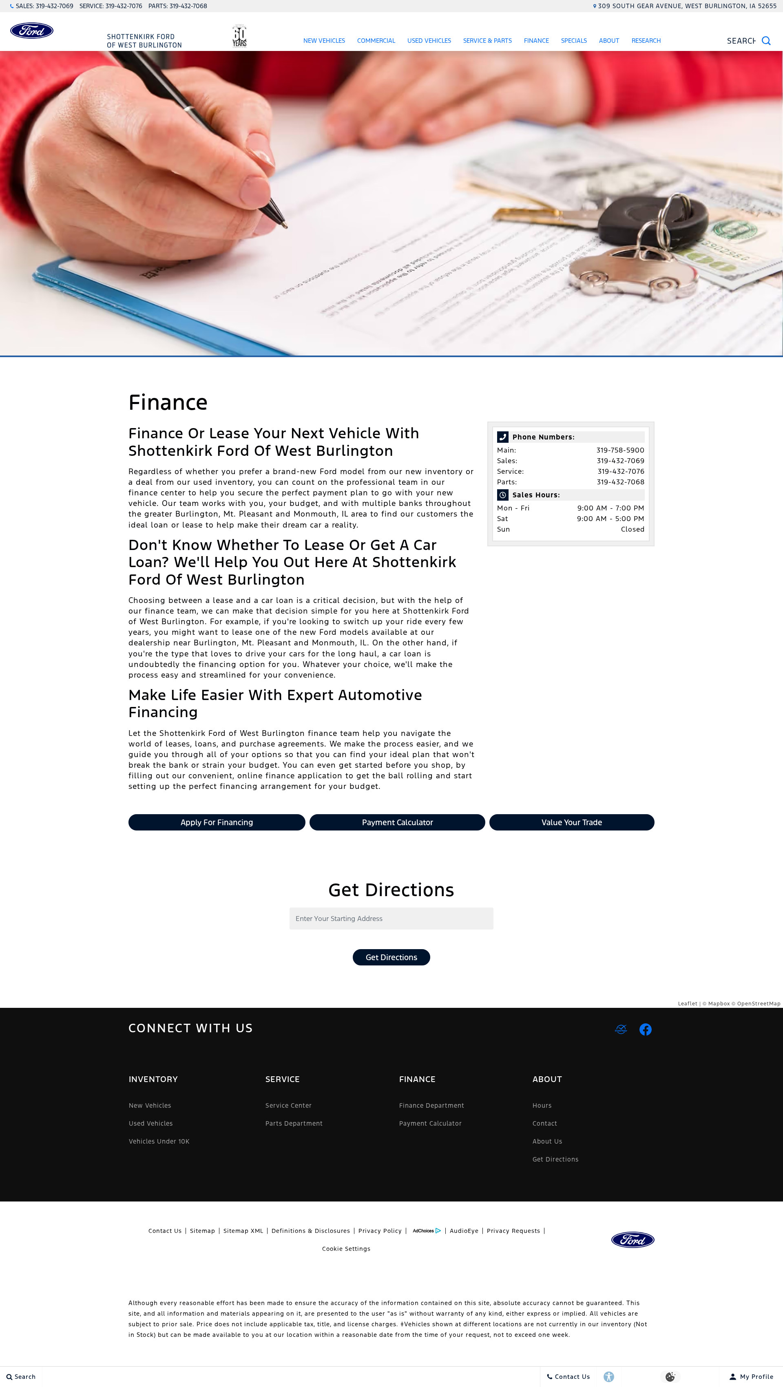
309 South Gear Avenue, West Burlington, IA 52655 (687, 6)
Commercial (376, 40)
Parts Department (294, 1123)
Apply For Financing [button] (217, 822)
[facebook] (646, 1029)
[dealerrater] (621, 1029)
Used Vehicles (429, 40)
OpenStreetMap (759, 1003)
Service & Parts (487, 40)
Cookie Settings (346, 1248)
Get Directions (391, 957)
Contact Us (165, 1231)
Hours (542, 1105)
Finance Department (431, 1105)
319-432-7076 (621, 471)
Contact (545, 1123)
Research (646, 42)
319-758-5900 (621, 450)
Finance (536, 40)
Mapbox (719, 1003)
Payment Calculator (430, 1123)
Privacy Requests (513, 1231)
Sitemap (202, 1231)
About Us (547, 1141)
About (609, 40)
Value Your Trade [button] (572, 822)
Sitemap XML (243, 1231)
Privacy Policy (380, 1231)
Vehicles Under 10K (159, 1141)
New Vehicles (324, 40)
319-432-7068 (621, 481)
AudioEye (464, 1231)
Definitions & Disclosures (311, 1231)
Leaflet (688, 1003)
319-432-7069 (621, 460)
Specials (574, 40)
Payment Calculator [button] (397, 822)
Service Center (288, 1105)
